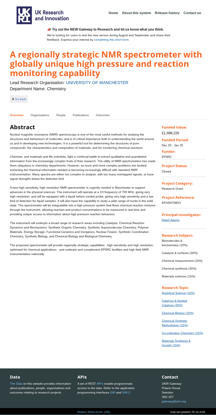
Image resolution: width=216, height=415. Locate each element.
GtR (112, 392)
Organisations (40, 115)
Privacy (81, 412)
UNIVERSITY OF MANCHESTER (97, 82)
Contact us (192, 13)
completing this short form (111, 39)
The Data (16, 383)
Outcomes (103, 115)
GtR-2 (126, 392)
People (61, 115)
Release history (167, 13)
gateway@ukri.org (174, 401)
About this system (136, 13)
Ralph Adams (171, 220)
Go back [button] (20, 99)
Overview (16, 115)
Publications (81, 115)
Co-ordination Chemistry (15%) (182, 333)
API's (100, 383)
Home (113, 13)
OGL (108, 412)
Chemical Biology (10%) (178, 313)
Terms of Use (95, 412)
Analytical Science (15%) (178, 293)
